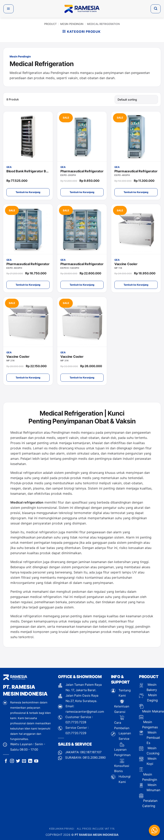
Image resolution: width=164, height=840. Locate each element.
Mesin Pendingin (71, 24)
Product (50, 24)
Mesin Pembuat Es (153, 737)
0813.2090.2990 (94, 757)
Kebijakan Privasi (61, 828)
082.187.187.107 (91, 752)
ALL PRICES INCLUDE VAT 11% (96, 828)
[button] (8, 8)
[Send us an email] (24, 761)
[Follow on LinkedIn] (30, 761)
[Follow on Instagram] (12, 761)
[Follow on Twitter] (18, 761)
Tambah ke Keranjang (28, 192)
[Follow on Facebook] (6, 761)
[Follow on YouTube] (36, 761)
